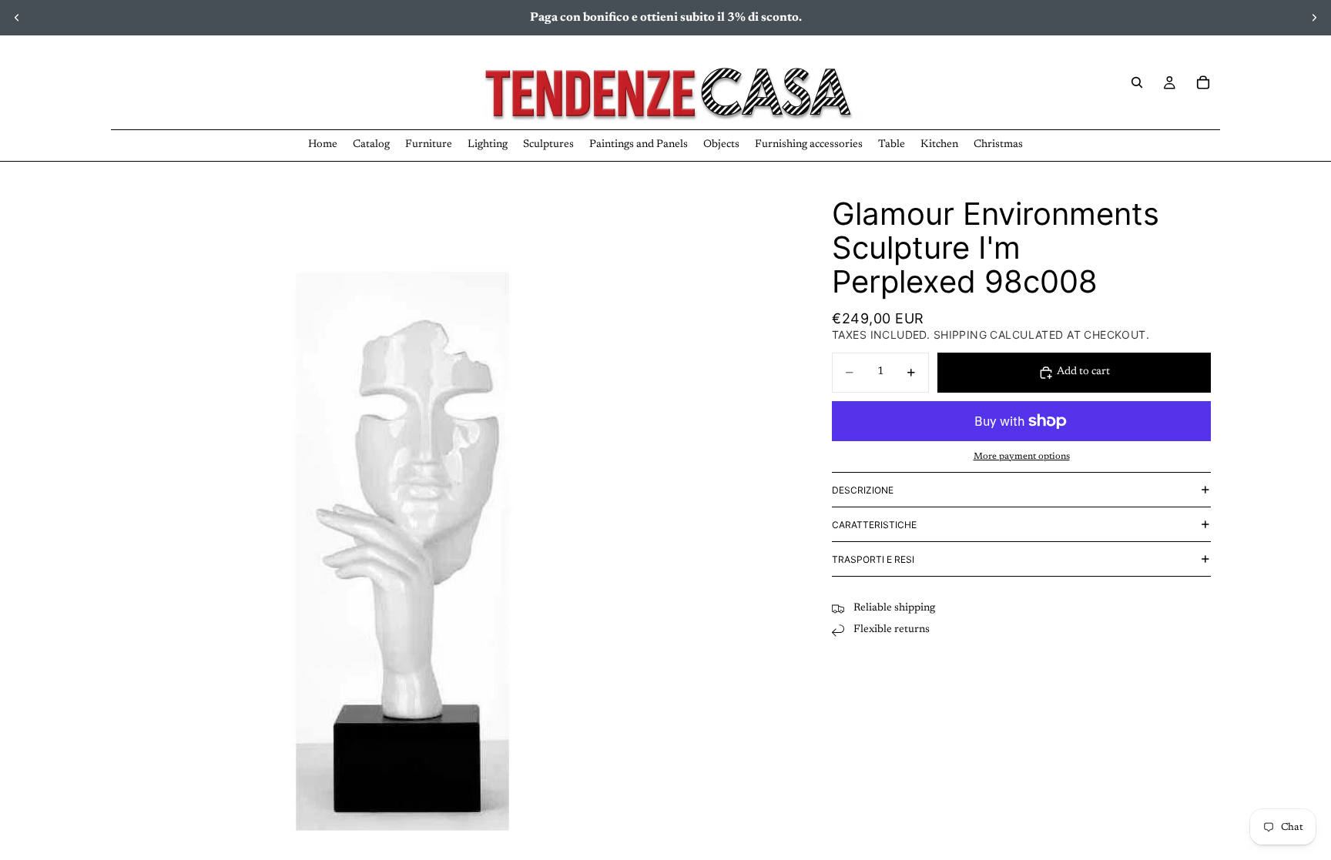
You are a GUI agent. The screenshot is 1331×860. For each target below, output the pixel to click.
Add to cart (1083, 371)
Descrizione (862, 490)
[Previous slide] (17, 18)
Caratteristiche (874, 524)
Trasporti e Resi (873, 559)
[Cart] (1203, 82)
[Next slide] (1314, 18)
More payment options (1022, 456)
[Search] (1137, 82)
